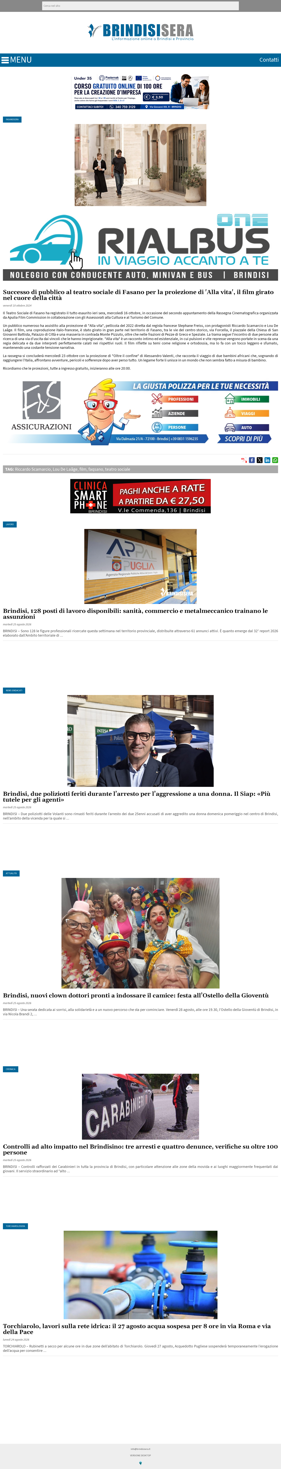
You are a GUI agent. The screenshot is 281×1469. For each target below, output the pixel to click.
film (82, 469)
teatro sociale (117, 469)
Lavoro (10, 524)
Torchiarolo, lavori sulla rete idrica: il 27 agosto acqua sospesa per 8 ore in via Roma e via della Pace (137, 1329)
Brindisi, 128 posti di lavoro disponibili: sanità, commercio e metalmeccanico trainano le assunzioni (135, 614)
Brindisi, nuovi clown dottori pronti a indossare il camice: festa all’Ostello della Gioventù (136, 995)
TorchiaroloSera (15, 1226)
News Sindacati (14, 690)
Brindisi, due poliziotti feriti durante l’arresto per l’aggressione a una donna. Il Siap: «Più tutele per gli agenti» (136, 797)
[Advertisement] (140, 664)
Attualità (11, 873)
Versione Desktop (140, 1455)
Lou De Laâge (65, 469)
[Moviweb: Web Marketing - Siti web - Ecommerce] (140, 1467)
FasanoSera (12, 119)
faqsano (95, 469)
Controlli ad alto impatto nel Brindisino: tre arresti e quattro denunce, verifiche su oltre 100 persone (140, 1149)
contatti (269, 60)
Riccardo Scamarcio (33, 469)
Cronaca (10, 1069)
